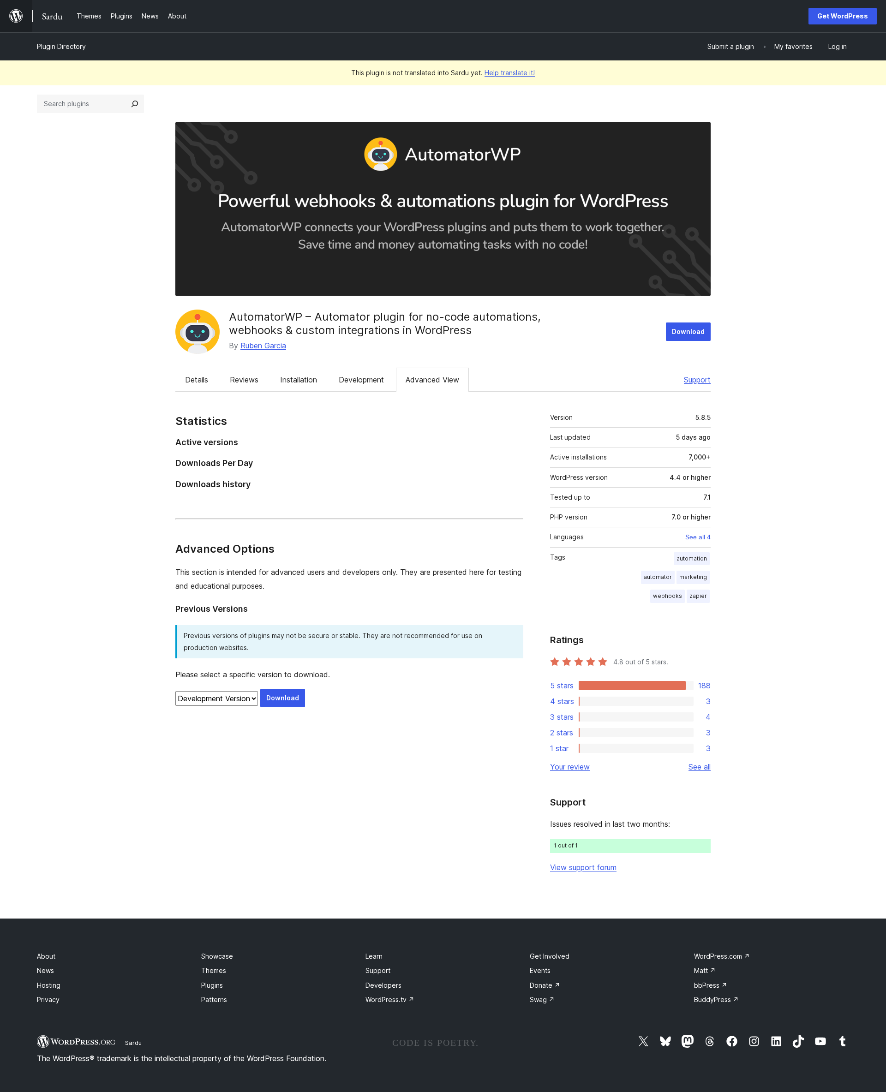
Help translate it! (510, 73)
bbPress (710, 985)
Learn (374, 956)
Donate (545, 985)
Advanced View (432, 379)
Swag (542, 999)
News (45, 970)
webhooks (667, 595)
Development (361, 379)
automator (658, 576)
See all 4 (698, 537)
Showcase (217, 956)
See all (699, 766)
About (46, 956)
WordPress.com (722, 956)
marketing (693, 576)
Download (688, 331)
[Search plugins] (135, 104)
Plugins (212, 985)
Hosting (48, 985)
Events (540, 970)
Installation (298, 379)
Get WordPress (842, 16)
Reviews (244, 379)
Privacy (48, 999)
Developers (383, 985)
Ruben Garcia (263, 345)
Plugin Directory (61, 46)
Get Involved (549, 956)
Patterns (214, 999)
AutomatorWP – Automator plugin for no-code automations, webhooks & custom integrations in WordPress (385, 323)
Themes (213, 970)
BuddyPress (716, 999)
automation (691, 558)
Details (196, 379)
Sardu (133, 1042)
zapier (698, 595)
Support (697, 379)
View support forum (583, 867)
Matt (705, 970)
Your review (570, 766)
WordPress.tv (389, 999)
